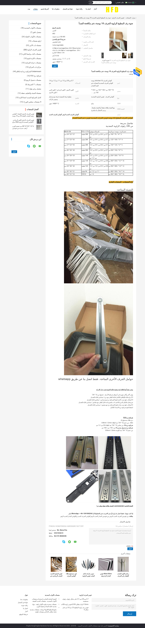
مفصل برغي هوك (35, 89)
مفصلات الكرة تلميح (34, 58)
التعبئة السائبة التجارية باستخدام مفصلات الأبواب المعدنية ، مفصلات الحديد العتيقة (44, 600)
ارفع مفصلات (36, 41)
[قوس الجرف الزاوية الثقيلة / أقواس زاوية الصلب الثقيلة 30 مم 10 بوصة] (39, 115)
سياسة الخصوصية (113, 626)
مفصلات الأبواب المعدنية (32, 28)
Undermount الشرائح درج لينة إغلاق (28, 71)
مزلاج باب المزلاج (35, 67)
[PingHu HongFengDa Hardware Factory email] (41, 146)
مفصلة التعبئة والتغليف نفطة (31, 93)
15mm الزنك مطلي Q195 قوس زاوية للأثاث (74, 604)
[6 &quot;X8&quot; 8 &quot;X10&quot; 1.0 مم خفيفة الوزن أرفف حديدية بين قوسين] (39, 127)
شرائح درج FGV (35, 76)
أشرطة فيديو (45, 9)
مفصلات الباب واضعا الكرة (32, 54)
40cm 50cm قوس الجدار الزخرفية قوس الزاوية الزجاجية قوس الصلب (106, 575)
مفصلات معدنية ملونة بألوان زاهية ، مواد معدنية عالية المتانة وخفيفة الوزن (44, 605)
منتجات (35, 9)
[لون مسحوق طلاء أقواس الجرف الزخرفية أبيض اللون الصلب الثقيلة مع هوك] (71, 564)
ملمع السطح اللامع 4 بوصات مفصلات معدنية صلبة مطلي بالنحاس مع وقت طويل (43, 611)
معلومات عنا (56, 9)
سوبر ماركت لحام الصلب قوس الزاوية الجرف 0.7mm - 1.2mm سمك (88, 575)
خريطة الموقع (23, 614)
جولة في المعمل (68, 9)
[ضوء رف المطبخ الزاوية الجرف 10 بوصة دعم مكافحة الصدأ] (118, 39)
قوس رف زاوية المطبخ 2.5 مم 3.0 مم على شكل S (75, 608)
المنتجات (128, 18)
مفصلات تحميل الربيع (33, 80)
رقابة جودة (79, 9)
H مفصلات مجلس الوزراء (32, 102)
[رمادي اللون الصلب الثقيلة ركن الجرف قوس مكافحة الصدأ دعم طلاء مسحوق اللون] (123, 564)
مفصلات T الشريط (34, 84)
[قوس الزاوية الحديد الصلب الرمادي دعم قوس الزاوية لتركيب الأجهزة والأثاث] (56, 564)
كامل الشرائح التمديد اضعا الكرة (30, 98)
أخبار (95, 9)
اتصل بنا (88, 9)
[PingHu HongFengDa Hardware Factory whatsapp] (35, 146)
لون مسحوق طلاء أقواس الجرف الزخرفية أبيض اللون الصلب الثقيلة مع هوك (71, 575)
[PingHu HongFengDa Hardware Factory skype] (30, 146)
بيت (29, 9)
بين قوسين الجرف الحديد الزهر (119, 516)
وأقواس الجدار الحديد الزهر (68, 516)
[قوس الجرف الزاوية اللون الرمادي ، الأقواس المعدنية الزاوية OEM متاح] (39, 121)
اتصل (54, 66)
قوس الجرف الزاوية (118, 18)
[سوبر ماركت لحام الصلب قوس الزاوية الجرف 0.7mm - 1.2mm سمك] (88, 564)
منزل (133, 18)
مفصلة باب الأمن (35, 45)
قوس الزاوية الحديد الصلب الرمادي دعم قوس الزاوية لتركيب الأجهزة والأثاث (56, 575)
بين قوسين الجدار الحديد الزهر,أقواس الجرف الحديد (93, 516)
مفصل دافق (37, 32)
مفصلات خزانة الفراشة (33, 63)
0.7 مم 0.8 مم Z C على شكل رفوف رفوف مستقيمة (75, 600)
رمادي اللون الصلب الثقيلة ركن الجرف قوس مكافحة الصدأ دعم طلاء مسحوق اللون (123, 575)
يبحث (90, 2)
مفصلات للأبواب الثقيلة (33, 37)
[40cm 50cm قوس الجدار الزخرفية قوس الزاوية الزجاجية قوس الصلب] (105, 564)
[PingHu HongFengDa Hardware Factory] (112, 9)
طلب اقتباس (120, 2)
